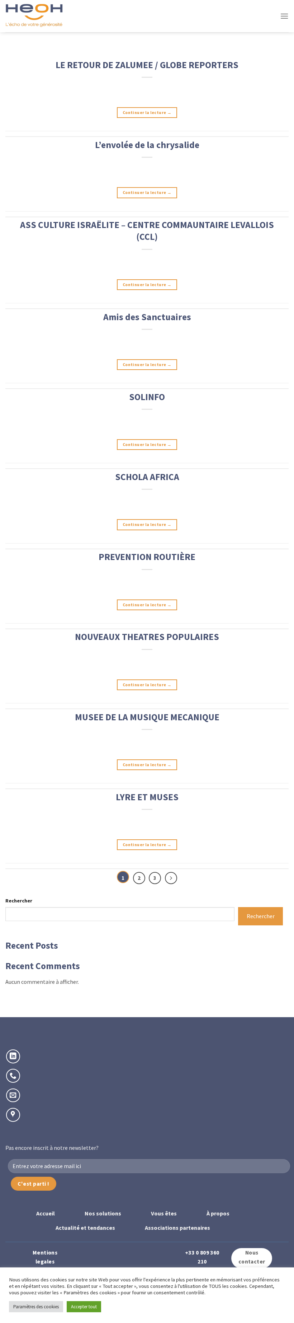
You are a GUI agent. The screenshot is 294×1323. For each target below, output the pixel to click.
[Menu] (284, 16)
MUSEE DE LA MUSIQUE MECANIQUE (147, 717)
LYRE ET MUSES (147, 797)
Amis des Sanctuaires (147, 317)
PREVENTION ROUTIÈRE (147, 557)
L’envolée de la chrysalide (147, 145)
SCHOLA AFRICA (147, 477)
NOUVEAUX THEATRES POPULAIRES (147, 636)
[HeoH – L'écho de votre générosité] (41, 16)
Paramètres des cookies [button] (36, 1307)
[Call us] (13, 1076)
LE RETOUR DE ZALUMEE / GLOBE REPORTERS (147, 65)
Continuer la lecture (147, 112)
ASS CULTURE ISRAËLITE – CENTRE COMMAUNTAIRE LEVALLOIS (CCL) (147, 230)
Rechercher (18, 900)
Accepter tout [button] (84, 1307)
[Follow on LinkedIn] (13, 1056)
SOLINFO (147, 397)
